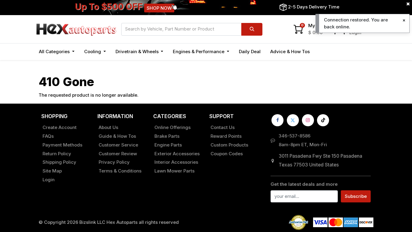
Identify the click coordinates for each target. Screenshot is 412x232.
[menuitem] (249, 52)
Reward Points (226, 136)
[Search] (251, 29)
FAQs (48, 136)
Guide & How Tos (117, 136)
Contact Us (223, 127)
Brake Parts (166, 136)
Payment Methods (62, 145)
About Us (108, 127)
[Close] (404, 20)
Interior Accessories (176, 162)
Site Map (52, 171)
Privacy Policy (114, 162)
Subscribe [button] (356, 196)
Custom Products (229, 145)
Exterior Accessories (177, 153)
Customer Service (118, 145)
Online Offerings (172, 127)
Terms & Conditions (120, 171)
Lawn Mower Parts (174, 171)
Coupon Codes (227, 153)
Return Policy (57, 153)
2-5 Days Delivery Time (313, 7)
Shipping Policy (59, 162)
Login (49, 179)
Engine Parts (168, 145)
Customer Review (118, 153)
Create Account (60, 127)
